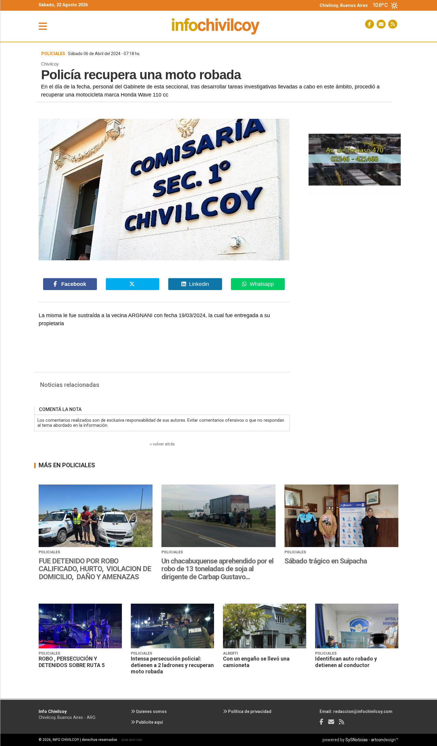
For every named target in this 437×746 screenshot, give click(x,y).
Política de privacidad (249, 711)
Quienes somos (151, 711)
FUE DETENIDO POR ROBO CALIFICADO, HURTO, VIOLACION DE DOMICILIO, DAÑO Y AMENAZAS (95, 569)
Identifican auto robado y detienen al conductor (346, 661)
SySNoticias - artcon (364, 739)
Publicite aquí (149, 722)
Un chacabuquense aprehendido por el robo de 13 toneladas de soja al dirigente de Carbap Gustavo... (217, 569)
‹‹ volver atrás (162, 444)
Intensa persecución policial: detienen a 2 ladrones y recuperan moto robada (172, 665)
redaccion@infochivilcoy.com (362, 711)
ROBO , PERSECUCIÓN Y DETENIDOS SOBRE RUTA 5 (72, 661)
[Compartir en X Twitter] (133, 284)
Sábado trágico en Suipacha (325, 561)
